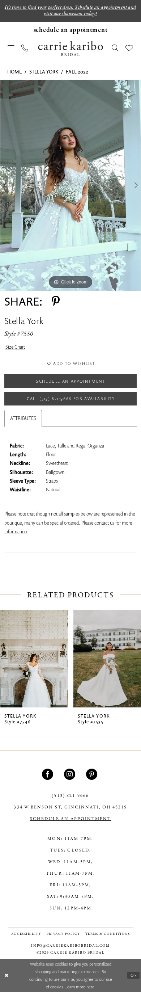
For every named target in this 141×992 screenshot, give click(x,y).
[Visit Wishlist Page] (129, 48)
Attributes (23, 418)
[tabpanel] (70, 185)
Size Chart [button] (15, 347)
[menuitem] (70, 30)
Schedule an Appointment (71, 381)
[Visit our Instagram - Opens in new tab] (70, 774)
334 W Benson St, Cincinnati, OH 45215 (70, 807)
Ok (134, 975)
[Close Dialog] (6, 975)
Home (14, 71)
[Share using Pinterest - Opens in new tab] (56, 301)
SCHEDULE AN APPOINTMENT (70, 819)
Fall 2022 (77, 71)
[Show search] (115, 48)
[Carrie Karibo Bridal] (70, 48)
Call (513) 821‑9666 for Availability (71, 398)
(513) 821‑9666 (70, 796)
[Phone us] (25, 48)
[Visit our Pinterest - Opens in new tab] (92, 774)
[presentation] (34, 659)
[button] (11, 48)
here (90, 986)
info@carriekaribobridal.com (70, 945)
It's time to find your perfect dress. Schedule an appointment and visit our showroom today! (70, 10)
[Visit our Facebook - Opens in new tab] (48, 774)
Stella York (43, 71)
